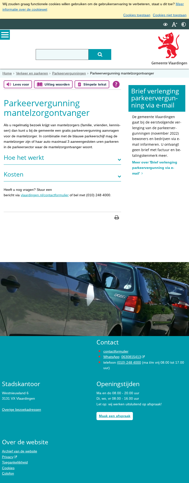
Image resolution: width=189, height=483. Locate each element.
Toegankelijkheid (15, 462)
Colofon (8, 473)
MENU (5, 35)
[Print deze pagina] (117, 218)
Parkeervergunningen (69, 73)
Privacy (7, 457)
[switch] (165, 24)
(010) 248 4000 (129, 362)
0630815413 (131, 357)
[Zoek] (100, 54)
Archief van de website (19, 451)
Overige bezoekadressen (21, 409)
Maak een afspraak (114, 416)
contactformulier (115, 351)
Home (7, 73)
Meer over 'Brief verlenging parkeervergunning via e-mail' (154, 167)
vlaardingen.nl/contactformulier (45, 195)
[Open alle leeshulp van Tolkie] (116, 84)
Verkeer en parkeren (32, 73)
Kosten (13, 174)
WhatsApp (111, 357)
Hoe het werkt (24, 157)
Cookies (8, 468)
